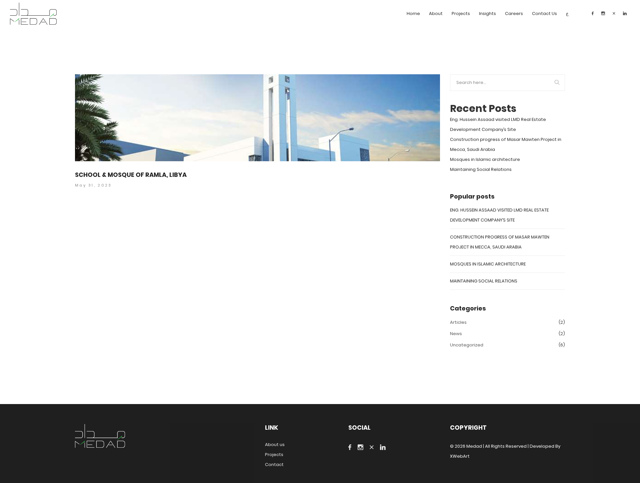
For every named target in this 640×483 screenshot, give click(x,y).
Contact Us (544, 13)
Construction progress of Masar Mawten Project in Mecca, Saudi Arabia (505, 144)
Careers (514, 13)
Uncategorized (466, 345)
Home (413, 13)
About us (275, 444)
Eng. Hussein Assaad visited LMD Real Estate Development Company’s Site (498, 124)
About (436, 13)
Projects (461, 13)
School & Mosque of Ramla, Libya (131, 175)
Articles (458, 322)
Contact (274, 464)
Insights (487, 13)
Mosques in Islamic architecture (485, 159)
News (456, 333)
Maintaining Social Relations (481, 169)
